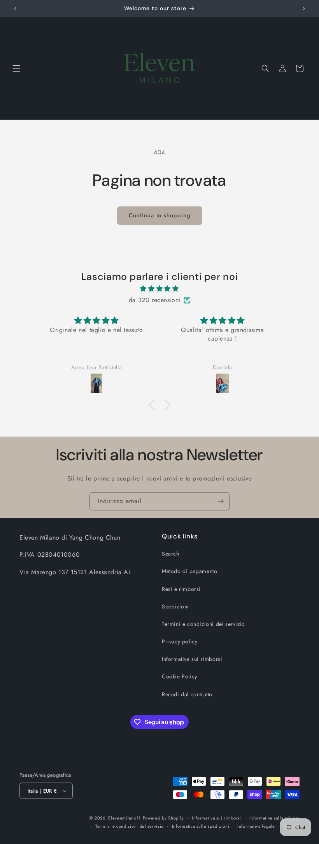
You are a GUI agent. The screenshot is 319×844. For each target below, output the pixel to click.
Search (170, 553)
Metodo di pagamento (189, 571)
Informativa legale (256, 826)
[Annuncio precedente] (15, 8)
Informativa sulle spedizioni (201, 826)
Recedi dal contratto (187, 694)
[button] (16, 68)
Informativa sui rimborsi (192, 659)
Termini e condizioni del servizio (203, 624)
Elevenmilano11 (124, 818)
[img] (159, 289)
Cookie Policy (179, 676)
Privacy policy (179, 641)
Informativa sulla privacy (274, 818)
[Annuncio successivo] (303, 8)
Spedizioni (175, 606)
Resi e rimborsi (181, 589)
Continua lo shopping (160, 215)
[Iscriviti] (220, 501)
